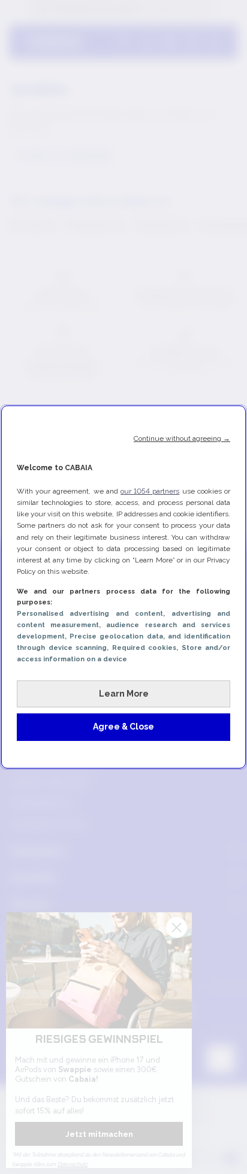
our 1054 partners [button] (150, 491)
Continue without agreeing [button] (182, 438)
